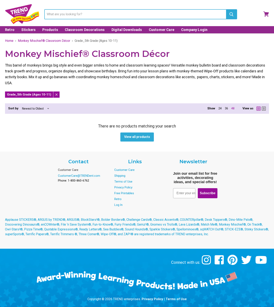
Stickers (28, 30)
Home (9, 41)
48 (232, 108)
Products (50, 30)
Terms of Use (123, 181)
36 (226, 108)
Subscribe (207, 193)
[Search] (231, 14)
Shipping (119, 176)
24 (220, 108)
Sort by (13, 108)
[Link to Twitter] (247, 262)
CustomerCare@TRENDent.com (79, 176)
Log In (118, 205)
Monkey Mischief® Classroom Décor (44, 41)
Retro (9, 30)
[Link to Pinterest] (232, 262)
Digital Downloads (127, 30)
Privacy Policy (123, 187)
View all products (137, 137)
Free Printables (124, 193)
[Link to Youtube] (261, 262)
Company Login (194, 30)
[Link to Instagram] (207, 262)
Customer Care (161, 30)
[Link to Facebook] (220, 262)
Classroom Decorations (85, 30)
